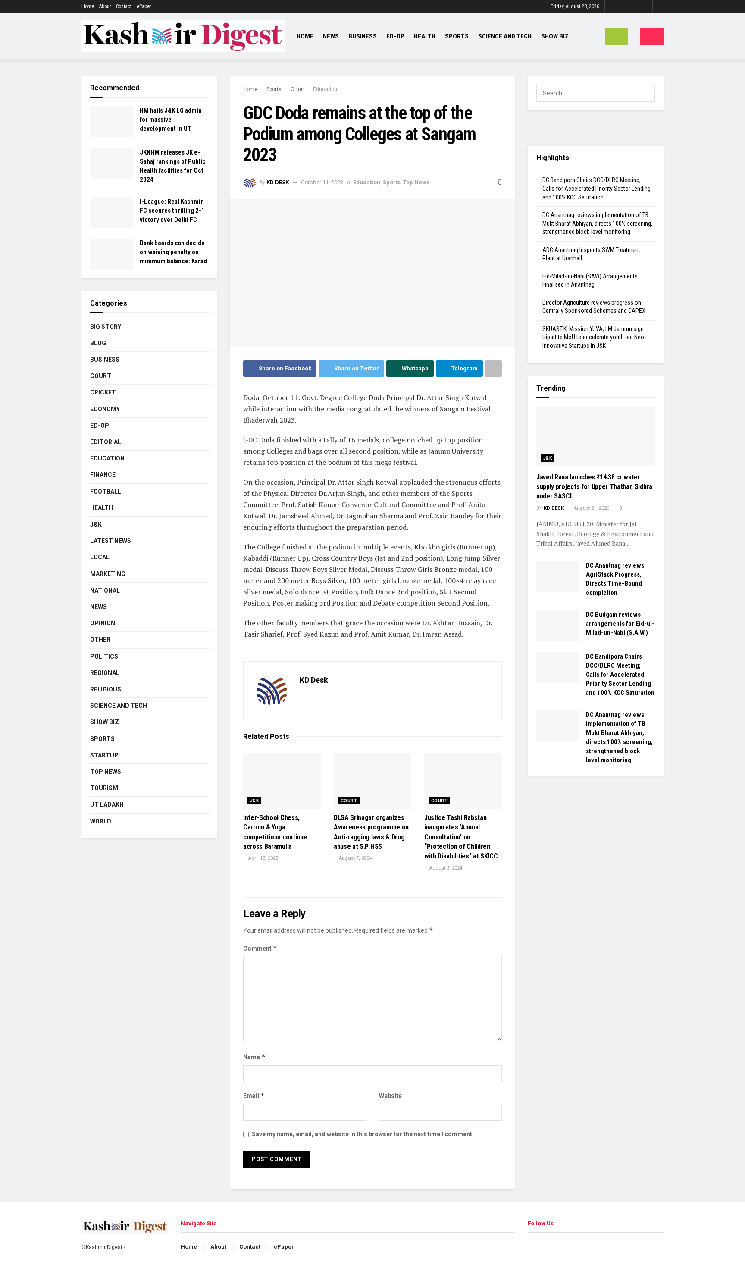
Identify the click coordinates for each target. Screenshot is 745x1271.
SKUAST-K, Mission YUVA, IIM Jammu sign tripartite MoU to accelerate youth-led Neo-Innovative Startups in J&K (594, 337)
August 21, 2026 (591, 508)
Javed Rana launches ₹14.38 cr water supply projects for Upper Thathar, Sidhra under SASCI (594, 487)
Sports (457, 36)
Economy (105, 409)
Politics (104, 656)
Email (254, 1095)
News (331, 36)
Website (390, 1095)
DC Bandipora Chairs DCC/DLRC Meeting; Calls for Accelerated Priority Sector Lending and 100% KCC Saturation (596, 188)
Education (325, 89)
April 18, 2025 (262, 858)
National (105, 590)
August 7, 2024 (355, 858)
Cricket (103, 392)
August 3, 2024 (445, 868)
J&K (254, 800)
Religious (105, 689)
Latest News (110, 540)
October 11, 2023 (322, 182)
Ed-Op (395, 36)
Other (297, 89)
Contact (123, 6)
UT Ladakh (107, 804)
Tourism (104, 788)
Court (349, 800)
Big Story (105, 326)
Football (105, 491)
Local (100, 557)
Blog (98, 343)
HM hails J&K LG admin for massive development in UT (171, 119)
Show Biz (555, 36)
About (105, 6)
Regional (104, 672)
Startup (104, 755)
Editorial (105, 441)
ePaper (144, 6)
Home (87, 6)
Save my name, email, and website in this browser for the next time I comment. (363, 1134)
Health (424, 36)
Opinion (102, 623)
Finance (103, 474)
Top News (416, 182)
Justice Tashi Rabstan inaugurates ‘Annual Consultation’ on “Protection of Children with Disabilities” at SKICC (461, 837)
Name (254, 1057)
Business (362, 36)
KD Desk (277, 182)
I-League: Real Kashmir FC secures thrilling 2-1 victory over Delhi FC (172, 211)
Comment (260, 948)
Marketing (107, 574)
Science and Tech (118, 705)
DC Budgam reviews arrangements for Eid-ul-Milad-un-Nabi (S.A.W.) (620, 624)
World (100, 821)
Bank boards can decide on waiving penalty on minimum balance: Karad (173, 252)
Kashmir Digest (104, 1247)
